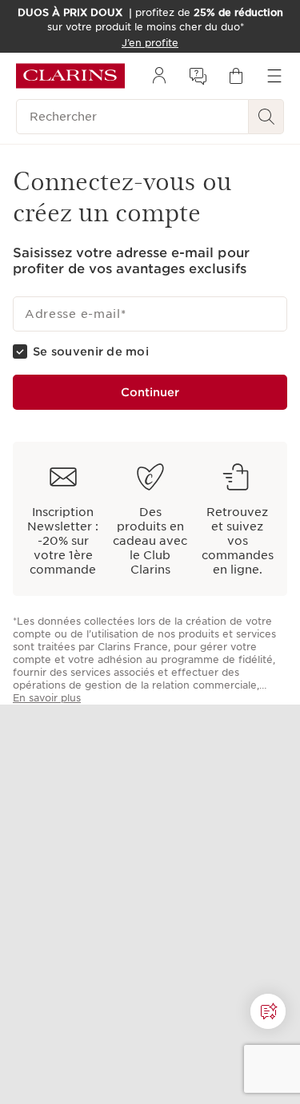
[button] (268, 1011)
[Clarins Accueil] (70, 75)
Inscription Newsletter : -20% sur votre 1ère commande (62, 541)
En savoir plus (47, 698)
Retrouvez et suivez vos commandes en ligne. (238, 541)
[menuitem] (159, 75)
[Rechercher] (266, 116)
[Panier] (236, 75)
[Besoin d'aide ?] (268, 1011)
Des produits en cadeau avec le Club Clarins (150, 541)
